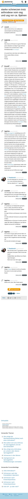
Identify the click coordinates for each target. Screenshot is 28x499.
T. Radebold (11, 177)
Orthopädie (4, 420)
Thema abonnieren (7, 20)
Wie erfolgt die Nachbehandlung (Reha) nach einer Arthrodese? (13, 438)
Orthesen (19, 107)
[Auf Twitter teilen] (11, 297)
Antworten (24, 34)
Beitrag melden (18, 34)
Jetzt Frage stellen (18, 20)
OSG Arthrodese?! (9, 470)
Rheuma (6, 149)
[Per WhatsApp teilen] (13, 297)
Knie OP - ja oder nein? (11, 486)
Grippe (9, 269)
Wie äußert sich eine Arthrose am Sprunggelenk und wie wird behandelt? (13, 444)
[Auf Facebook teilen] (9, 297)
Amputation (21, 121)
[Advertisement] (14, 360)
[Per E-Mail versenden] (15, 297)
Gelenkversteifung (5, 424)
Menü (15, 3)
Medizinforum (4, 6)
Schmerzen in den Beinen (12, 455)
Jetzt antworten (15, 289)
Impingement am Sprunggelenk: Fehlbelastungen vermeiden (13, 459)
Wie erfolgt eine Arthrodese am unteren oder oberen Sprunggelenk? (12, 451)
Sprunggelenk (11, 133)
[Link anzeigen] (15, 49)
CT (18, 183)
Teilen (3, 297)
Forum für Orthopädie (11, 6)
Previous (10, 293)
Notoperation (10, 164)
